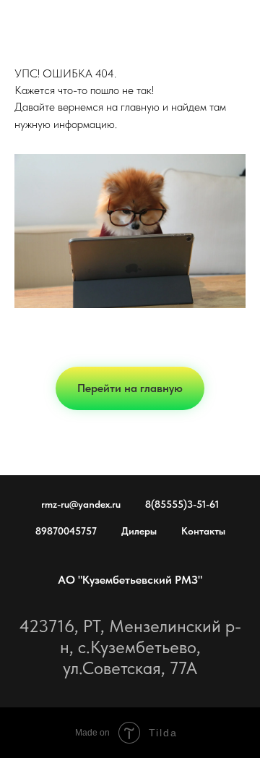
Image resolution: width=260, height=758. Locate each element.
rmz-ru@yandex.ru (81, 504)
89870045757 (66, 531)
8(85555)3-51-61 (182, 504)
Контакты (203, 531)
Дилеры (139, 531)
